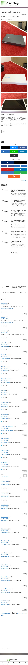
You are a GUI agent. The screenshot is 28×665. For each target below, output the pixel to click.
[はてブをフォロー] (20, 166)
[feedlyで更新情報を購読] (20, 172)
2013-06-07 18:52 (4, 304)
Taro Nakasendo (5, 438)
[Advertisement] (14, 268)
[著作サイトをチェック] (7, 162)
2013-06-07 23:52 (4, 578)
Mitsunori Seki (4, 564)
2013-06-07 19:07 (4, 332)
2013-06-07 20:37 (4, 476)
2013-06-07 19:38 (4, 428)
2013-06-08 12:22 (4, 602)
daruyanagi (4, 303)
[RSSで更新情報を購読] (14, 176)
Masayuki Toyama (5, 576)
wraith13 (3, 317)
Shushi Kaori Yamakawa (7, 426)
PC (3, 141)
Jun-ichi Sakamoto (5, 378)
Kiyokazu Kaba (4, 493)
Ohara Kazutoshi (5, 540)
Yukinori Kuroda (5, 342)
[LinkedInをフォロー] (20, 169)
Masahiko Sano (5, 600)
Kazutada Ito (4, 462)
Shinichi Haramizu (5, 354)
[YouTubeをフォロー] (7, 169)
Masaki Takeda (4, 402)
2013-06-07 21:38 (4, 530)
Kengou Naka (4, 414)
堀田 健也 (3, 390)
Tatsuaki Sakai (4, 366)
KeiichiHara (4, 331)
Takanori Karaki (5, 481)
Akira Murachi (4, 529)
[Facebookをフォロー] (7, 166)
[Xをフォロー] (20, 162)
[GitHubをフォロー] (7, 172)
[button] (14, 155)
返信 (25, 313)
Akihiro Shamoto (5, 450)
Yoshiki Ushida (4, 517)
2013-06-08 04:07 (4, 590)
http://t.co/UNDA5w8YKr (7, 308)
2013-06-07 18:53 (4, 318)
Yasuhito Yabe (4, 505)
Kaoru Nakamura (5, 553)
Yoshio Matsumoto (5, 588)
